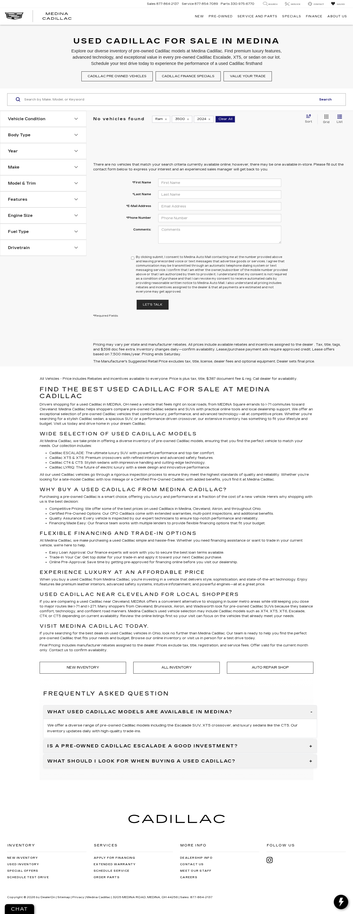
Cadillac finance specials (188, 76)
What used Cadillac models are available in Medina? (140, 712)
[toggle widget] (341, 902)
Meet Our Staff (196, 870)
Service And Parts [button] (257, 16)
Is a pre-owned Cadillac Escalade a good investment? (142, 746)
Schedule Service (111, 870)
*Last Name (142, 194)
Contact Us (192, 864)
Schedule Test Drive (28, 877)
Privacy (78, 897)
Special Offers (22, 870)
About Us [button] (337, 16)
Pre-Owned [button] (221, 16)
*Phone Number (138, 217)
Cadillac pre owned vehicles (117, 76)
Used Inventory (23, 864)
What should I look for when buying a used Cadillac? (141, 761)
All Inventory (176, 667)
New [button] (199, 16)
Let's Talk (152, 305)
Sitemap (63, 897)
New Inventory (83, 667)
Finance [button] (314, 16)
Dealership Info (196, 857)
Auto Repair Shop (270, 667)
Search (325, 99)
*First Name (141, 182)
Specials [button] (291, 16)
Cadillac (178, 479)
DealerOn (48, 897)
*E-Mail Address (138, 206)
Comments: (142, 229)
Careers (188, 877)
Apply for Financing (114, 857)
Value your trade (248, 76)
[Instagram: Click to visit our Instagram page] (272, 860)
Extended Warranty (115, 864)
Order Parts (107, 877)
